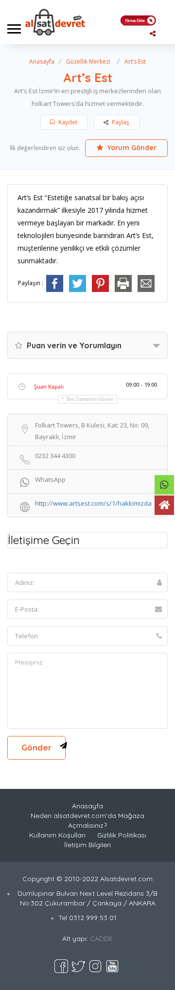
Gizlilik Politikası (121, 835)
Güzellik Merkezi (88, 61)
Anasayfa (41, 61)
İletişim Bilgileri (87, 844)
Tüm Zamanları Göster (90, 399)
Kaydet (67, 122)
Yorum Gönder (131, 147)
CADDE (101, 938)
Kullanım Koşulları (57, 835)
